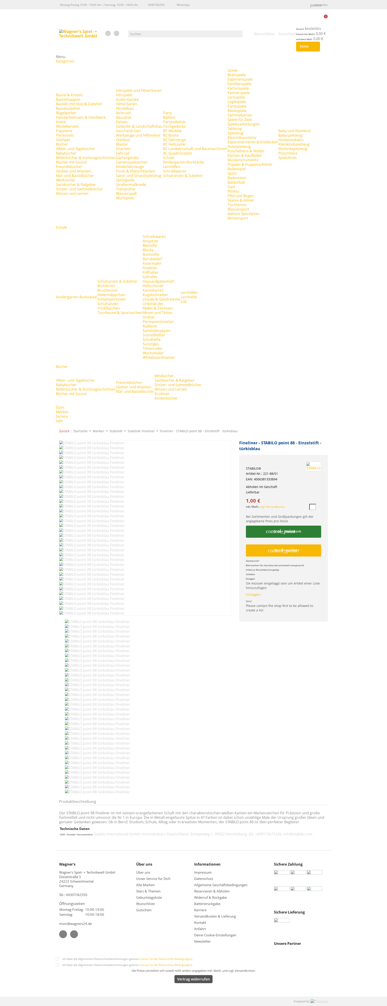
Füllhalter (151, 272)
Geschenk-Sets (128, 130)
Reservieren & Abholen (212, 891)
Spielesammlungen (244, 124)
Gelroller (150, 276)
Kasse (307, 46)
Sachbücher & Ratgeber (76, 184)
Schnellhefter (154, 335)
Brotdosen (106, 285)
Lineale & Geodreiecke (161, 299)
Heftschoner (153, 285)
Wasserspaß (126, 193)
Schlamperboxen (111, 299)
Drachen (123, 148)
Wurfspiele (125, 198)
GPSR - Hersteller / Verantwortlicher (76, 834)
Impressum (203, 872)
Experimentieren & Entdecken (253, 142)
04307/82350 (156, 5)
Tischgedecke (174, 126)
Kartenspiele (238, 88)
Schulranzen (107, 303)
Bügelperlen (66, 112)
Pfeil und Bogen (241, 195)
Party (167, 112)
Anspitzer (151, 241)
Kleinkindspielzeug (294, 144)
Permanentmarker (158, 321)
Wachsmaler (153, 352)
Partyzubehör (174, 121)
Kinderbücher (166, 398)
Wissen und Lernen (72, 193)
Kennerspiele (239, 92)
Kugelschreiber (155, 294)
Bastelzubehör (68, 108)
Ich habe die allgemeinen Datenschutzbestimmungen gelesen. (127, 959)
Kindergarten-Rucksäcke (183, 162)
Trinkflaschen (108, 308)
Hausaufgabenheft (158, 281)
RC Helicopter (174, 144)
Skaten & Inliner (241, 200)
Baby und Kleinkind (294, 130)
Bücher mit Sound (71, 162)
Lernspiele (236, 97)
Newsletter (202, 941)
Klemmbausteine (242, 137)
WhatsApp (183, 5)
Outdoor (123, 139)
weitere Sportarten (244, 213)
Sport (232, 173)
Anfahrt (200, 928)
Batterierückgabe (207, 903)
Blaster (122, 144)
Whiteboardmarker (159, 357)
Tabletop (235, 128)
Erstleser (162, 393)
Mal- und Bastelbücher (75, 175)
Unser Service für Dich (153, 878)
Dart (231, 186)
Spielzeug (235, 133)
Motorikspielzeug (292, 148)
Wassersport (238, 209)
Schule (168, 157)
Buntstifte (151, 254)
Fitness (233, 191)
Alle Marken (145, 885)
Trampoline (125, 189)
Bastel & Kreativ (69, 94)
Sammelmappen (156, 330)
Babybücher (66, 153)
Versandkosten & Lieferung (215, 916)
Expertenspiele (240, 79)
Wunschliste (145, 903)
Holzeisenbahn (290, 139)
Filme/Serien (126, 103)
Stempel (63, 139)
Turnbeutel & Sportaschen (119, 312)
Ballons (169, 117)
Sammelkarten (240, 115)
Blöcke (148, 249)
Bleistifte (150, 245)
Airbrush (123, 112)
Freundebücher (69, 166)
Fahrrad (122, 153)
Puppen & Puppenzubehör (250, 164)
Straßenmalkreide (131, 184)
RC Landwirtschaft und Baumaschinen (195, 148)
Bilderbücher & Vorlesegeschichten (86, 157)
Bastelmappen (68, 99)
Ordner (149, 317)
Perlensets (65, 135)
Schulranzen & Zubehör (183, 175)
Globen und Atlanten (73, 171)
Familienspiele (240, 83)
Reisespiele (237, 110)
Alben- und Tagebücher (75, 148)
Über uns (143, 872)
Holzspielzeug (239, 146)
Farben (122, 121)
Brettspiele (237, 74)
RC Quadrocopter (178, 153)
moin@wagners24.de (75, 923)
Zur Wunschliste (283, 550)
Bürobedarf (152, 258)
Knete (61, 121)
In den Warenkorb (283, 531)
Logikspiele (237, 101)
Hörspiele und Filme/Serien (139, 90)
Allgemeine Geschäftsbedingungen (220, 885)
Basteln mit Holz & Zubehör (79, 103)
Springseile (125, 180)
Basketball (236, 182)
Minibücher (65, 180)
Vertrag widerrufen (193, 979)
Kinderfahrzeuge (130, 166)
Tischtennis (237, 204)
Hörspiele (124, 94)
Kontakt (200, 922)
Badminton (237, 177)
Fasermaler (152, 263)
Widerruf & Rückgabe (210, 897)
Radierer (150, 326)
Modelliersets (67, 126)
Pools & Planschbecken (135, 171)
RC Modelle (172, 130)
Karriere (200, 910)
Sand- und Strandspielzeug (138, 175)
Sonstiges (151, 344)
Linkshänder (153, 303)
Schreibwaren (174, 171)
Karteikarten (153, 290)
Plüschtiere (287, 153)
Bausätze (123, 117)
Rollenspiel (237, 168)
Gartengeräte (127, 157)
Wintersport (238, 218)
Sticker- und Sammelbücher (79, 189)
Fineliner (150, 267)
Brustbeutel (107, 290)
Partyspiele (237, 106)
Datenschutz (203, 878)
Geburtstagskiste (149, 897)
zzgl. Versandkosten (272, 507)
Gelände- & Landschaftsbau (139, 126)
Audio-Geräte (127, 99)
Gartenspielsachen (132, 162)
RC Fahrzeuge (174, 139)
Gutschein (144, 910)
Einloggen (253, 594)
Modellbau (125, 108)
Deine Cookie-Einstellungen (215, 935)
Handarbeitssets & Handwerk (81, 117)
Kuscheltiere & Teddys (246, 150)
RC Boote (170, 135)
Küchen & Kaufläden (245, 155)
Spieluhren (287, 157)
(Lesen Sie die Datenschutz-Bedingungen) (166, 959)
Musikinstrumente (243, 159)
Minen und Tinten (157, 312)
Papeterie (64, 130)
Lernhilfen (171, 166)
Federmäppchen (111, 294)
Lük (184, 301)
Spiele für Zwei (240, 119)
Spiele (233, 70)
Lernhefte (189, 296)
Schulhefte (152, 339)
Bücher (62, 144)
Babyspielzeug (290, 135)
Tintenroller (153, 348)
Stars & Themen (148, 891)
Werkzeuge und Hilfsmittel (138, 135)
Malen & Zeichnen (158, 308)
